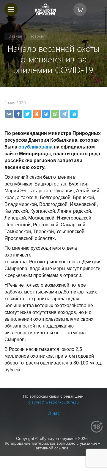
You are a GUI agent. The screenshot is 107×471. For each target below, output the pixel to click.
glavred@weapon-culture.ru (53, 402)
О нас (53, 413)
